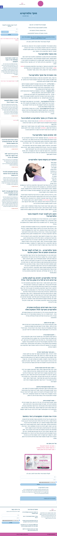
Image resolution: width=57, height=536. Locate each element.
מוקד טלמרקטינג (52, 137)
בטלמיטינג (43, 128)
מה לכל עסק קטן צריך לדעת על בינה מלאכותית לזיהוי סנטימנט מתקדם (10, 192)
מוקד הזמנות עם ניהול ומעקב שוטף (45, 449)
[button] (1, 7)
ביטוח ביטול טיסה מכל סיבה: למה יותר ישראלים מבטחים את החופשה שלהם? (10, 141)
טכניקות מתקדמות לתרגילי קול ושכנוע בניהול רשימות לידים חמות (10, 173)
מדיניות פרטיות (46, 482)
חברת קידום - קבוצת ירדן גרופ (22, 534)
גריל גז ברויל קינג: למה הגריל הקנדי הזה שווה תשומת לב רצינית (11, 155)
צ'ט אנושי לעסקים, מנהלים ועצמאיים (45, 447)
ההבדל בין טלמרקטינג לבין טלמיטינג (47, 121)
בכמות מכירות (45, 200)
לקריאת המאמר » (14, 76)
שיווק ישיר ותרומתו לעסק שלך (47, 446)
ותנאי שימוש (41, 482)
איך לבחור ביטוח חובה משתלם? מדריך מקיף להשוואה (11, 59)
